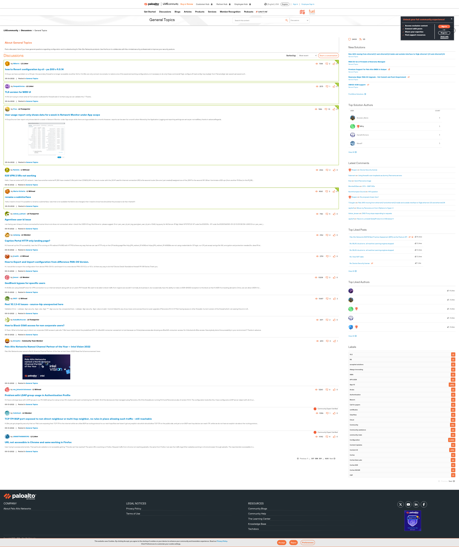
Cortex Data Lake (356, 460)
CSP (351, 475)
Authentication (355, 395)
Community (354, 425)
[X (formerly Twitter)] (400, 504)
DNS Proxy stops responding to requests (377, 213)
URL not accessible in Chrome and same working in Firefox (38, 442)
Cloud (352, 420)
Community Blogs (257, 508)
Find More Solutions (356, 94)
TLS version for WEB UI (18, 92)
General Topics (32, 78)
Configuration (355, 440)
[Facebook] (424, 504)
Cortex (352, 455)
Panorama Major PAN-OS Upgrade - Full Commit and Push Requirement (377, 77)
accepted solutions (356, 364)
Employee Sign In (308, 4)
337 (312, 459)
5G (351, 359)
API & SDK (353, 380)
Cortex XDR (354, 465)
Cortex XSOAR (355, 470)
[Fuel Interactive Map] (302, 12)
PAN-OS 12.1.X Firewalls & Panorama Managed (366, 62)
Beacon (352, 400)
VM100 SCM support (357, 85)
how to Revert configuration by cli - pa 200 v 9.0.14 (34, 69)
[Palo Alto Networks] (65, 496)
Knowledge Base (257, 523)
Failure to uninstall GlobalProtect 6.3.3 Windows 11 (375, 219)
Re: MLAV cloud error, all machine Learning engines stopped (372, 244)
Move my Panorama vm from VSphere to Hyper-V (375, 208)
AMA (351, 374)
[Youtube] (408, 504)
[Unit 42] (262, 12)
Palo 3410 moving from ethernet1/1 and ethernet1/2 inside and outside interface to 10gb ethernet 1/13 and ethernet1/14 (396, 54)
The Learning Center (259, 518)
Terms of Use (133, 513)
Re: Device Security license (360, 263)
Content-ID (354, 450)
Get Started (150, 12)
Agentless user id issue (18, 219)
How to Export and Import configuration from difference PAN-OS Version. (47, 261)
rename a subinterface (18, 197)
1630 (327, 459)
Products (199, 12)
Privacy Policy (222, 541)
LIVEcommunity (11, 30)
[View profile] (7, 63)
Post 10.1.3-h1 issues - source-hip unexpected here (34, 304)
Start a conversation (328, 55)
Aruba (352, 390)
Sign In (295, 4)
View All (351, 152)
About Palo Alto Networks (17, 508)
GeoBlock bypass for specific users (25, 283)
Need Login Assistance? (444, 37)
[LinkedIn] (416, 504)
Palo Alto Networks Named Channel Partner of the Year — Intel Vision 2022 (47, 346)
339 (320, 459)
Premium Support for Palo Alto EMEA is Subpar (367, 69)
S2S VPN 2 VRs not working (20, 175)
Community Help (257, 513)
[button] (281, 542)
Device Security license (368, 170)
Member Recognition (230, 12)
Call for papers (355, 405)
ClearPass (353, 415)
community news (356, 435)
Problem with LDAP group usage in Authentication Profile (37, 395)
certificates (354, 410)
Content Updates (356, 445)
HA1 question (373, 192)
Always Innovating (356, 369)
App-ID (352, 385)
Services (212, 12)
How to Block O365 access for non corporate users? (34, 325)
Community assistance (358, 430)
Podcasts (248, 12)
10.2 (351, 354)
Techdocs (253, 528)
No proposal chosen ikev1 (369, 197)
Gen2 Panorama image (362, 181)
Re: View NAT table (357, 257)
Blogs (177, 12)
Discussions (165, 12)
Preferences (308, 542)
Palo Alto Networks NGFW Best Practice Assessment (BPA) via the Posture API (378, 237)
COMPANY (10, 503)
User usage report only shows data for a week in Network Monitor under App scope (52, 114)
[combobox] (261, 20)
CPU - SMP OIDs (368, 186)
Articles (188, 12)
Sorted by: (291, 55)
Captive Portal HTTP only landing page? (27, 240)
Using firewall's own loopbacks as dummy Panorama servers (380, 175)
